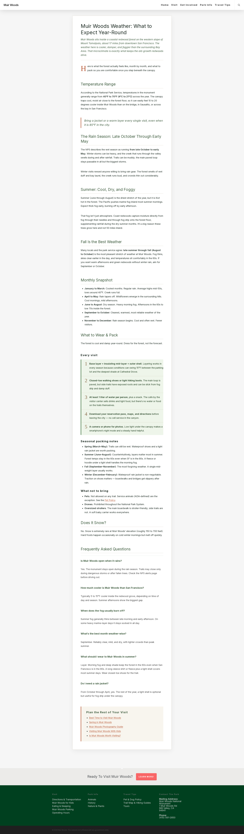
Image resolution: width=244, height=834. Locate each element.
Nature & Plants (96, 806)
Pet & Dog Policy (132, 799)
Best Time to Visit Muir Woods (105, 717)
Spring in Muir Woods (100, 722)
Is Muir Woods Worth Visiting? (105, 735)
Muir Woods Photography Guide (106, 726)
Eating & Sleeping (61, 806)
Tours (126, 806)
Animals (92, 799)
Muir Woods (11, 5)
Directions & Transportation (66, 799)
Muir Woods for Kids (63, 803)
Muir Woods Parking (63, 809)
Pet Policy (110, 500)
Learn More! (146, 777)
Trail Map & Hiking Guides (137, 803)
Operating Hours (61, 813)
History (91, 803)
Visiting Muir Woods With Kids (105, 731)
